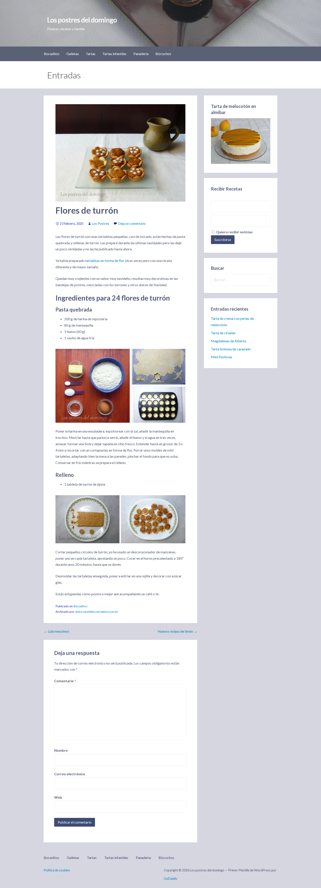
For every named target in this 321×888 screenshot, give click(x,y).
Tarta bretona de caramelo (231, 349)
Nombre (61, 750)
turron (113, 611)
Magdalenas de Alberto (228, 341)
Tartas (90, 54)
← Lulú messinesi (56, 631)
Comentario (65, 681)
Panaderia (140, 54)
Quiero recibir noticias (234, 232)
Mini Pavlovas (221, 357)
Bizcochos (163, 54)
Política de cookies (57, 870)
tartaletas (102, 611)
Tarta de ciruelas (223, 333)
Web (58, 797)
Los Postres (100, 223)
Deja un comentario (132, 223)
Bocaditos (51, 54)
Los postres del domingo (82, 20)
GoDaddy (170, 878)
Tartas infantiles (114, 54)
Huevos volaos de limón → (177, 631)
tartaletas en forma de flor (104, 260)
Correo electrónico (69, 774)
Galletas (72, 54)
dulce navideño (85, 611)
